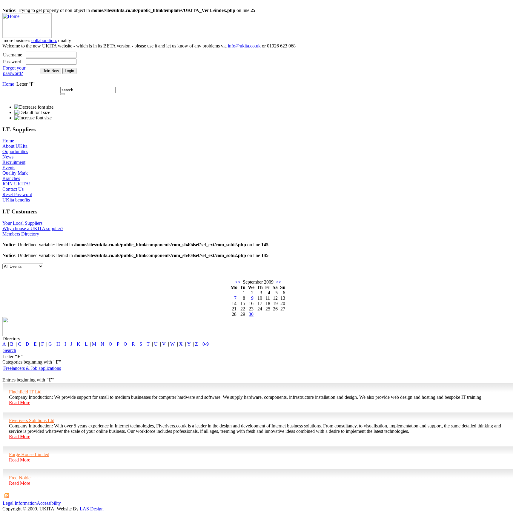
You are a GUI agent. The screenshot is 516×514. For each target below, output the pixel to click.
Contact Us (13, 189)
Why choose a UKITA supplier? (32, 228)
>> (278, 281)
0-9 (205, 344)
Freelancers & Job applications (32, 368)
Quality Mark (15, 173)
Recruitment (13, 162)
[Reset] (62, 94)
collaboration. (44, 40)
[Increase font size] (33, 118)
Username (12, 54)
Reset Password (17, 194)
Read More (19, 402)
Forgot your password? (14, 70)
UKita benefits (16, 199)
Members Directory (20, 233)
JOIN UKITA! (16, 183)
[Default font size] (32, 112)
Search (9, 350)
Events (8, 167)
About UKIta (14, 146)
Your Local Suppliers (22, 223)
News (7, 156)
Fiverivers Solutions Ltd (31, 420)
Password (12, 61)
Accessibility (49, 503)
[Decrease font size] (33, 107)
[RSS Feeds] (6, 496)
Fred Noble (19, 477)
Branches (11, 178)
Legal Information (20, 503)
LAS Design (92, 508)
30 (251, 314)
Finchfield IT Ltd (25, 391)
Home (8, 84)
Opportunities (15, 151)
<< (238, 281)
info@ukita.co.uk (244, 45)
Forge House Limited (29, 454)
